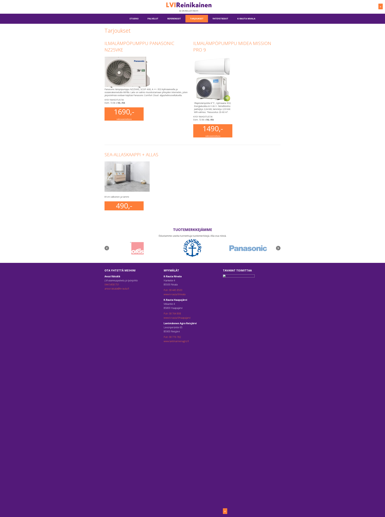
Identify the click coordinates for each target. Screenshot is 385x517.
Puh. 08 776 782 (172, 337)
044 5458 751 (112, 284)
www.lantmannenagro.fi (176, 341)
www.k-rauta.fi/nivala (174, 294)
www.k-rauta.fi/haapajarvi (177, 317)
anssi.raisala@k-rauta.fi (117, 288)
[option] (137, 248)
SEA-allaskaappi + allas (131, 154)
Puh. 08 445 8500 (173, 290)
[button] (107, 248)
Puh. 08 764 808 (172, 313)
